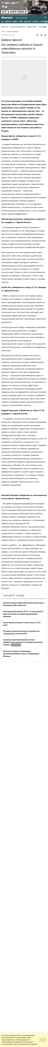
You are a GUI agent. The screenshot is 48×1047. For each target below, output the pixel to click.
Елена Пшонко (12, 31)
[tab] (8, 21)
